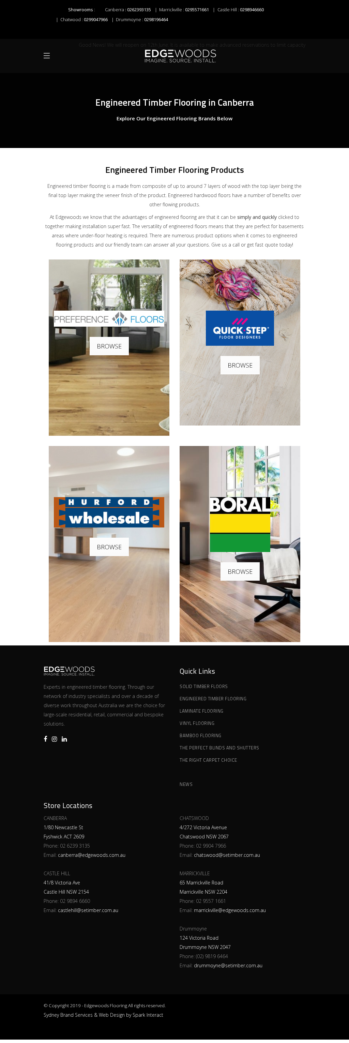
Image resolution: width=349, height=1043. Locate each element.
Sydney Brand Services (68, 1015)
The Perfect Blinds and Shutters (219, 747)
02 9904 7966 (211, 846)
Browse (109, 346)
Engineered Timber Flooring (213, 698)
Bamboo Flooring (201, 735)
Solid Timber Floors (204, 686)
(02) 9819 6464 (212, 956)
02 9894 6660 (75, 901)
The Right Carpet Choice (208, 760)
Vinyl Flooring (197, 723)
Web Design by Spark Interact (131, 1015)
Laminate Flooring (202, 710)
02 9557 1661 (211, 901)
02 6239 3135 (75, 846)
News (186, 784)
